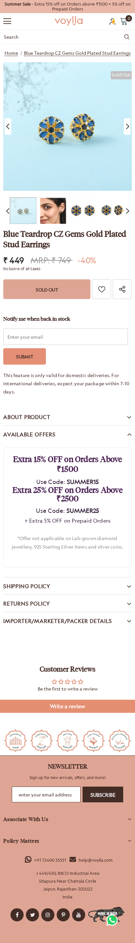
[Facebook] (17, 914)
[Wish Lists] (101, 289)
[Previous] (8, 126)
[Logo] (69, 21)
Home (11, 53)
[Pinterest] (63, 914)
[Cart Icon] (124, 21)
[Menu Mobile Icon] (7, 21)
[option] (67, 6)
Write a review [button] (67, 706)
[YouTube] (78, 914)
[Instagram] (47, 914)
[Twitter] (32, 914)
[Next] (127, 126)
